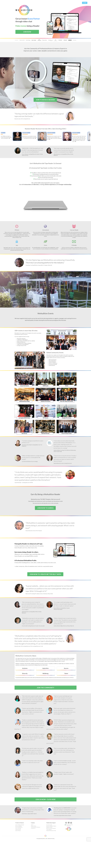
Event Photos (18, 830)
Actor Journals (18, 828)
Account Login (49, 824)
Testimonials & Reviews (35, 827)
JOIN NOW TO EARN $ (45, 508)
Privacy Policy (33, 826)
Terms (32, 824)
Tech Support (49, 829)
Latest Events (18, 829)
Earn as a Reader (18, 826)
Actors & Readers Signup (51, 826)
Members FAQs (49, 827)
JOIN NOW (27, 32)
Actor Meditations (19, 827)
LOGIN (84, 2)
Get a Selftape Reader (19, 824)
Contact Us (33, 828)
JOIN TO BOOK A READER (45, 100)
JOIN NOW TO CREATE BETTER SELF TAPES (45, 574)
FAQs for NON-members (51, 828)
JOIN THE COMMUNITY (45, 688)
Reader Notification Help (51, 830)
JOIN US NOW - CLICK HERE (45, 799)
